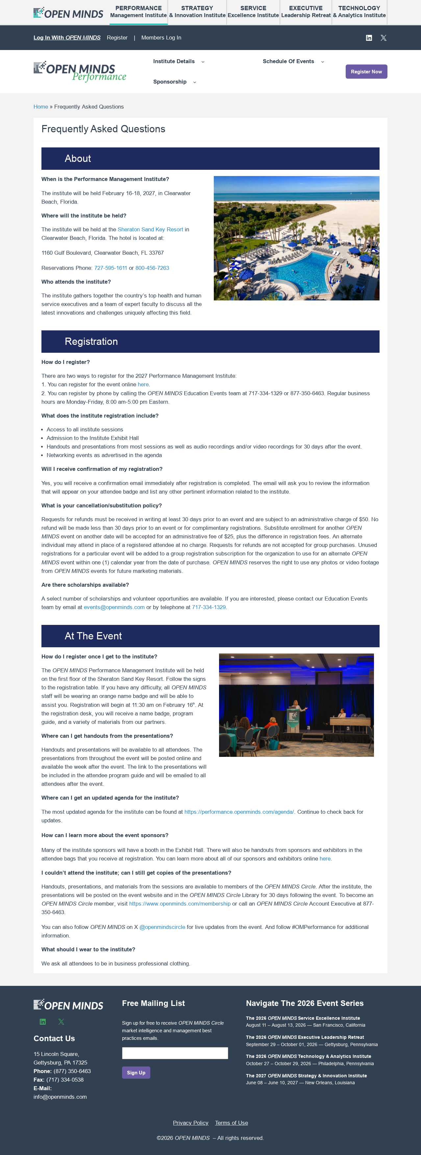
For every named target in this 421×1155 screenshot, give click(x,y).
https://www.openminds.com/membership (180, 904)
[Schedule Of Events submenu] (322, 61)
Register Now (366, 71)
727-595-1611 (110, 268)
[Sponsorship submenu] (194, 82)
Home (41, 107)
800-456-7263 (152, 268)
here (143, 384)
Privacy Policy (191, 1123)
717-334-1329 (209, 607)
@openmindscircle (162, 927)
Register (117, 38)
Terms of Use (231, 1123)
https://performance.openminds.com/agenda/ (239, 812)
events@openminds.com (114, 607)
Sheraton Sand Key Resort (150, 229)
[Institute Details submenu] (203, 61)
